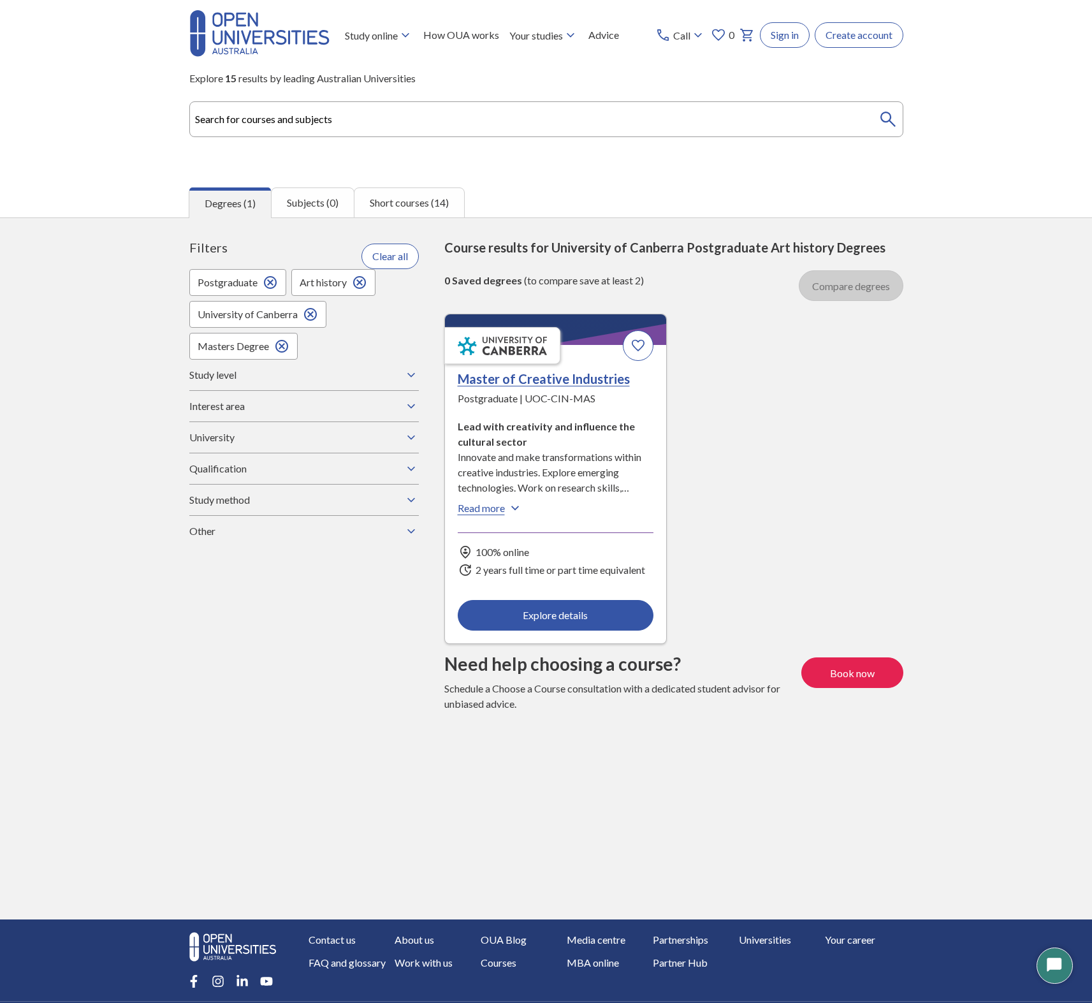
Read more (481, 508)
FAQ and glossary (347, 962)
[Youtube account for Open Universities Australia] (266, 981)
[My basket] (747, 35)
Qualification (218, 468)
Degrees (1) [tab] (230, 203)
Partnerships (680, 939)
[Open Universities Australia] (259, 53)
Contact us (332, 939)
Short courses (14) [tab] (409, 202)
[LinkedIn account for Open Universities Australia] (242, 981)
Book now (852, 673)
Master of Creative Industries (544, 378)
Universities (765, 939)
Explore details (555, 615)
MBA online (593, 962)
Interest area (217, 406)
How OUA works (461, 35)
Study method (219, 500)
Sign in (785, 35)
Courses (498, 962)
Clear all (390, 256)
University (212, 437)
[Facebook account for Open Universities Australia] (194, 981)
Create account (859, 35)
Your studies (536, 35)
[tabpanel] (546, 568)
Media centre (596, 939)
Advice (603, 35)
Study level (213, 375)
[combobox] (546, 119)
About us (414, 939)
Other (202, 531)
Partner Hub (680, 962)
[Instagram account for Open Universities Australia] (218, 981)
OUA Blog (504, 939)
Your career (850, 939)
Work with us (424, 962)
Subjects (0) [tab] (313, 202)
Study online (371, 35)
